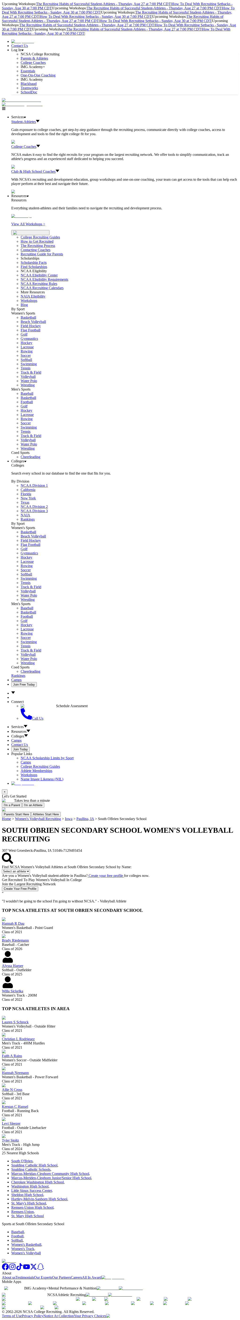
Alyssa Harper (12, 966)
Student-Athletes (23, 122)
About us (8, 1277)
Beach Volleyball (33, 322)
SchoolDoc (29, 92)
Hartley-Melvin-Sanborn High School (39, 1199)
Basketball (28, 317)
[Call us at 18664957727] (21, 100)
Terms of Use (12, 1316)
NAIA (25, 515)
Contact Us (19, 46)
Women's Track (22, 1249)
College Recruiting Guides (40, 237)
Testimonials (24, 1277)
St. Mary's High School (28, 1203)
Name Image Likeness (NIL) (42, 779)
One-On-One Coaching (38, 75)
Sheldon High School (27, 1195)
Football (27, 402)
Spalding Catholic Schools (30, 1169)
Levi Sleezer (11, 1123)
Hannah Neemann (15, 1073)
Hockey (26, 343)
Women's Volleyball (26, 1253)
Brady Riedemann (15, 940)
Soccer (26, 355)
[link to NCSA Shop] (22, 41)
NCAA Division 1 (34, 485)
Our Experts (43, 1277)
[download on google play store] (132, 1288)
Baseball (27, 393)
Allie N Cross (12, 1090)
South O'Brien (22, 1161)
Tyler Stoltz (10, 1140)
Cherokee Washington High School (37, 1182)
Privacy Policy (32, 1316)
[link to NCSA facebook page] (5, 1269)
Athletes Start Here (46, 814)
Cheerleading (30, 457)
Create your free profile (106, 876)
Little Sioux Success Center (31, 1191)
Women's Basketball (26, 1245)
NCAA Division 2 (34, 507)
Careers (76, 1277)
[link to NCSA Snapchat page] (40, 1269)
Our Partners (61, 1277)
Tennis (25, 368)
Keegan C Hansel (15, 1107)
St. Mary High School (27, 1216)
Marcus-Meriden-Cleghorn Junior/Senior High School (51, 1178)
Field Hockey (31, 326)
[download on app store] (108, 1288)
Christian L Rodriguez (18, 1039)
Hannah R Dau (13, 923)
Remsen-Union (22, 1212)
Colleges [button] (17, 736)
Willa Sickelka (12, 991)
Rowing (27, 351)
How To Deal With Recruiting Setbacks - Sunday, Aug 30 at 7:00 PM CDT (96, 17)
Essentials (28, 71)
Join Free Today (24, 684)
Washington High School (30, 1186)
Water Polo (29, 381)
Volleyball (28, 377)
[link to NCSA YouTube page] (26, 1269)
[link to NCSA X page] (33, 1269)
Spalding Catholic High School (34, 1165)
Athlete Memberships (36, 771)
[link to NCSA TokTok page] (19, 1269)
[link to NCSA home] (9, 1261)
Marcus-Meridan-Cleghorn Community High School (50, 1174)
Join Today (20, 749)
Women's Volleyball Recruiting (38, 819)
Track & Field (31, 372)
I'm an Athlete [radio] (33, 805)
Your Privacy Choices (90, 1316)
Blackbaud (29, 84)
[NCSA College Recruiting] (23, 104)
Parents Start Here (16, 814)
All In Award (91, 1277)
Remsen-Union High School (32, 1207)
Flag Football (30, 330)
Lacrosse (27, 347)
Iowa (68, 819)
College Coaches (33, 63)
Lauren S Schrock (15, 1022)
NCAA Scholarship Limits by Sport (47, 758)
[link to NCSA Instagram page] (12, 1269)
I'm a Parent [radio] (12, 805)
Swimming (29, 364)
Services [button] (17, 727)
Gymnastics (29, 339)
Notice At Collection (58, 1316)
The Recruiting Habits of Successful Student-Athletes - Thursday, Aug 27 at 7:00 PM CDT (103, 4)
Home (6, 819)
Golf (24, 334)
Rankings (28, 519)
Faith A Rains (12, 1056)
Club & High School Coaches (33, 171)
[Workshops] (21, 216)
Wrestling (28, 385)
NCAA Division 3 (34, 511)
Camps (16, 680)
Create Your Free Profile (20, 888)
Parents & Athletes (34, 58)
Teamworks (29, 88)
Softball (26, 360)
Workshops (29, 775)
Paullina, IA (85, 819)
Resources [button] (18, 731)
